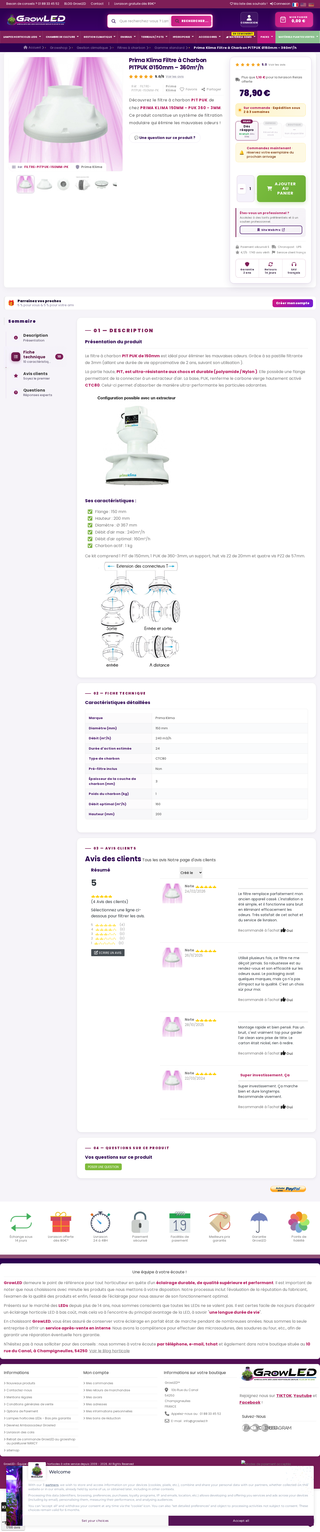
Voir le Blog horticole (109, 1351)
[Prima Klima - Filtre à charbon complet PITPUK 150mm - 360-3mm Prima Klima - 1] (25, 184)
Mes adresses (96, 1404)
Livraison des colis (20, 1432)
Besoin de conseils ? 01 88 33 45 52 (32, 4)
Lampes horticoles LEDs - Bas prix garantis (38, 1418)
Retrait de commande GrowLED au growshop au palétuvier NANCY (40, 1441)
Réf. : (135, 86)
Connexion (281, 4)
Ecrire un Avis (110, 953)
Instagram (266, 1428)
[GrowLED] (36, 19)
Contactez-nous (19, 1390)
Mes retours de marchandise (108, 1390)
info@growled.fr (196, 1421)
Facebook (247, 1428)
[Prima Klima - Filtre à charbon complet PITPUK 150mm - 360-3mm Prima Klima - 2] (44, 184)
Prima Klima (91, 167)
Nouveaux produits (20, 1383)
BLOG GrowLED (75, 4)
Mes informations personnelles (109, 1411)
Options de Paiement (22, 1411)
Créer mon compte (293, 303)
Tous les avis (154, 860)
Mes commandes (99, 1383)
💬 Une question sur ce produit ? (164, 137)
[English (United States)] (303, 5)
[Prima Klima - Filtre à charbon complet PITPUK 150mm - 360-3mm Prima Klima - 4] (82, 184)
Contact (97, 4)
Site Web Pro (270, 230)
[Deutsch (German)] (311, 5)
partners (52, 1485)
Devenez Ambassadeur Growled (31, 1425)
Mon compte (96, 1373)
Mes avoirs (94, 1397)
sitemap (12, 1450)
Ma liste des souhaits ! (250, 4)
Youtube (258, 1428)
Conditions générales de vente (29, 1404)
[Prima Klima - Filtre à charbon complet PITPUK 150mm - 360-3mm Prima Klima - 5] (101, 184)
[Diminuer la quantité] (242, 189)
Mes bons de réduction (103, 1418)
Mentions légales (19, 1397)
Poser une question (103, 1167)
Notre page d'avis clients (192, 860)
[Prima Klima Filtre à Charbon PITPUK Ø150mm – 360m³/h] (172, 893)
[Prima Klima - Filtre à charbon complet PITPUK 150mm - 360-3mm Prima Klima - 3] (63, 184)
